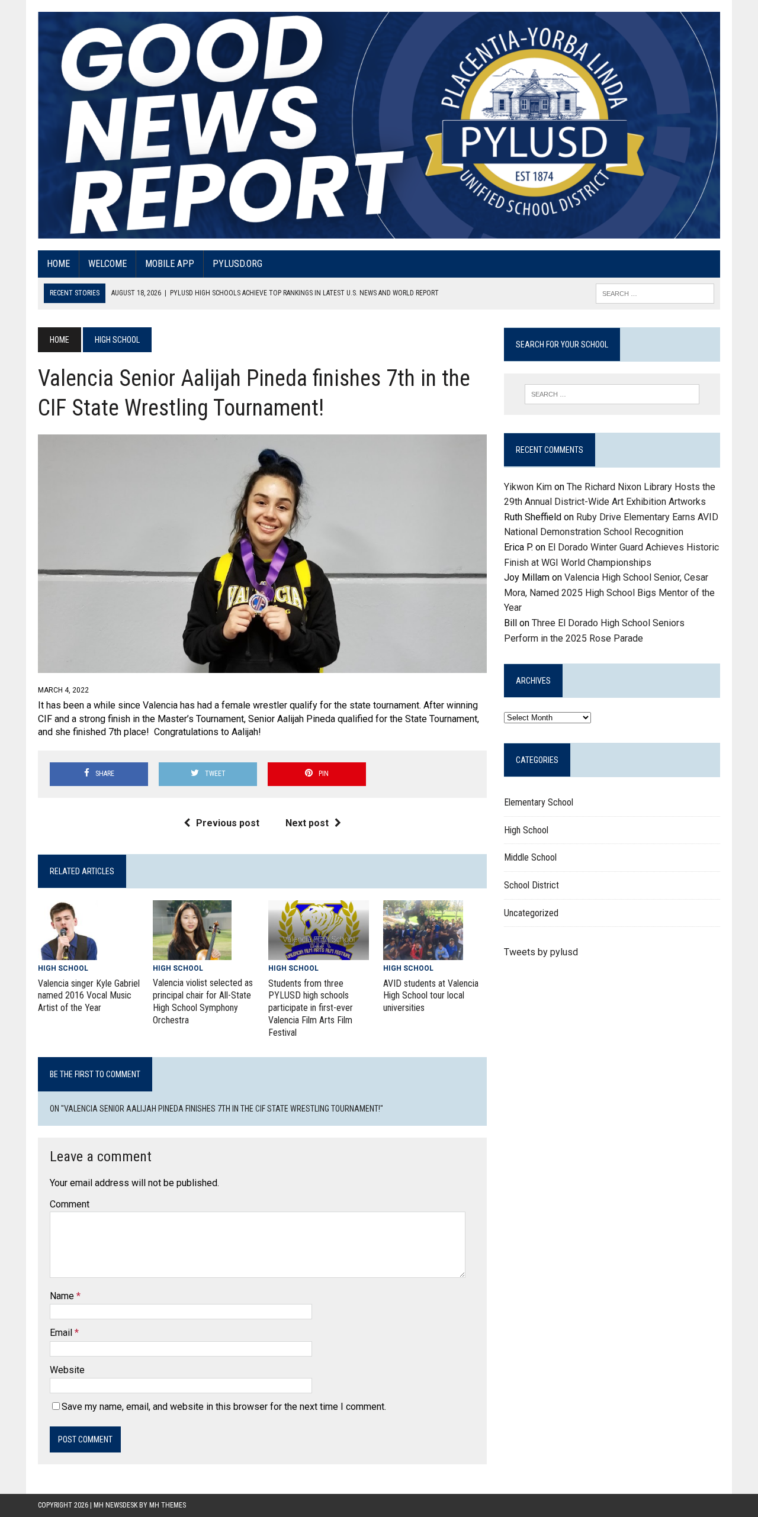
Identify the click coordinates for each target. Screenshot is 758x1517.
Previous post (227, 823)
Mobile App (169, 263)
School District (531, 885)
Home (58, 263)
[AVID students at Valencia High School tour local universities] (423, 952)
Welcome (107, 263)
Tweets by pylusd (541, 952)
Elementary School (538, 802)
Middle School (530, 857)
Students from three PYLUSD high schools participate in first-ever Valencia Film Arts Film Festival (310, 1008)
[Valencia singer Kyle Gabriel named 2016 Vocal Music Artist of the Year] (68, 952)
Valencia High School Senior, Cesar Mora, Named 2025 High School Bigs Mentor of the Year (609, 592)
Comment (69, 1204)
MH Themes (167, 1505)
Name (63, 1296)
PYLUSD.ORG (237, 263)
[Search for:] (612, 394)
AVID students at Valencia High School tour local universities (430, 996)
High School (63, 968)
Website (67, 1370)
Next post (307, 823)
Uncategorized (531, 913)
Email (62, 1332)
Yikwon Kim (528, 486)
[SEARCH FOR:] (655, 292)
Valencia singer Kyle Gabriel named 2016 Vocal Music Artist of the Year (89, 996)
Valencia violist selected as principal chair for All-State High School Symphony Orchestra (203, 1001)
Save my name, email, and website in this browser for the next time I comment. (224, 1406)
